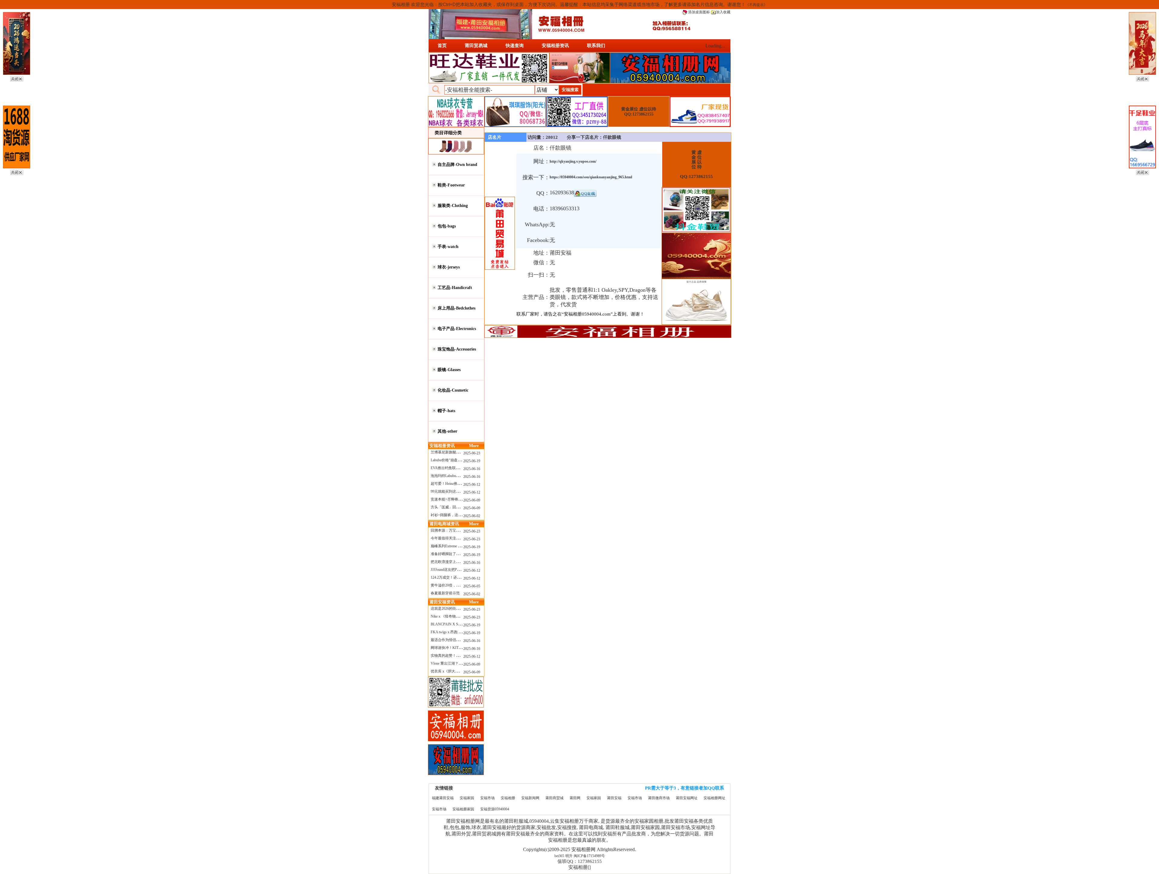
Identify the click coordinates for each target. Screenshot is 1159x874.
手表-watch (448, 246)
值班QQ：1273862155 (579, 861)
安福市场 (487, 798)
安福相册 (508, 798)
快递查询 (515, 45)
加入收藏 (723, 12)
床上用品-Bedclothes (456, 308)
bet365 (559, 856)
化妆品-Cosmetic (453, 390)
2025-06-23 (471, 453)
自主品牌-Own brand (457, 164)
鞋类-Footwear (451, 185)
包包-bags (447, 226)
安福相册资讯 (555, 45)
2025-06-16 (471, 469)
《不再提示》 (756, 5)
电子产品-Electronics (457, 328)
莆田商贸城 (554, 798)
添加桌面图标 (698, 12)
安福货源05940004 (494, 809)
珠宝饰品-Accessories (457, 349)
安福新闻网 (530, 798)
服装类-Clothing (453, 205)
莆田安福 (614, 798)
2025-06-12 (471, 484)
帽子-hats (446, 410)
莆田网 (575, 798)
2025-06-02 (471, 516)
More (474, 445)
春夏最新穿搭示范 (445, 593)
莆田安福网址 (687, 798)
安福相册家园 (463, 809)
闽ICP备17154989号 (589, 856)
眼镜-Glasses (449, 369)
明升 (569, 856)
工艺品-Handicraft (455, 287)
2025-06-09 (471, 500)
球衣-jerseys (449, 267)
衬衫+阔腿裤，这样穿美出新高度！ (459, 515)
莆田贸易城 (476, 45)
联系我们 (596, 45)
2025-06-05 (471, 586)
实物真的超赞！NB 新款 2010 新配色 (460, 655)
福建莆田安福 (443, 798)
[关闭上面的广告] (16, 78)
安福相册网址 (714, 798)
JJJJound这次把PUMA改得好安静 (457, 569)
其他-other (447, 431)
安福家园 (467, 798)
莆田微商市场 (659, 798)
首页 (442, 45)
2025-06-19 (471, 461)
